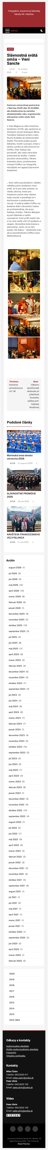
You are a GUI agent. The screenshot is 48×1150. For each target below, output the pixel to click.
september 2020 (17, 937)
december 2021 (16, 868)
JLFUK (12, 69)
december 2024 (17, 671)
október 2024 (15, 683)
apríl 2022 (14, 845)
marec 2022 (15, 851)
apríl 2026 (14, 590)
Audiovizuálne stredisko (17, 1046)
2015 (11, 1002)
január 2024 (15, 729)
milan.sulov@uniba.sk (23, 1078)
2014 (11, 1008)
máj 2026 (13, 585)
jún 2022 (13, 833)
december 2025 (17, 614)
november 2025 (16, 619)
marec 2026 (15, 596)
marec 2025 (15, 660)
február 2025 (15, 666)
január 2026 (15, 608)
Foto (10, 49)
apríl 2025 (14, 654)
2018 (11, 985)
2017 (11, 991)
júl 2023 (13, 758)
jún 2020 (13, 943)
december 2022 (17, 799)
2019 (11, 979)
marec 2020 (15, 955)
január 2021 (14, 926)
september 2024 (17, 689)
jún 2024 (13, 700)
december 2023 (17, 735)
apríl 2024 (14, 712)
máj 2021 (13, 909)
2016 (11, 997)
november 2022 (16, 804)
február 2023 (15, 787)
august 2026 (15, 567)
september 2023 (17, 752)
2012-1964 (14, 1020)
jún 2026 (13, 579)
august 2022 (15, 822)
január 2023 (15, 793)
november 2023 (16, 741)
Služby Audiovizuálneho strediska (22, 1049)
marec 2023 (15, 781)
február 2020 (15, 961)
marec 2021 (14, 920)
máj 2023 (13, 770)
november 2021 (16, 874)
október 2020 (15, 932)
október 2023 (15, 747)
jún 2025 (13, 643)
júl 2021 (13, 897)
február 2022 (15, 856)
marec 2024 (15, 718)
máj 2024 (13, 706)
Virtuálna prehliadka (15, 1056)
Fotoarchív (11, 1052)
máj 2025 (13, 648)
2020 (12, 973)
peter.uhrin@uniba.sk (23, 1087)
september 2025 (17, 631)
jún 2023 (13, 764)
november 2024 (16, 677)
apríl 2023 (14, 776)
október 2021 (15, 880)
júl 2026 (13, 573)
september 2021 (17, 885)
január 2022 (15, 862)
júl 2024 (13, 695)
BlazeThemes (24, 1143)
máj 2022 (13, 839)
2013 (11, 1014)
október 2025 (15, 625)
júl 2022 (13, 828)
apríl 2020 (14, 949)
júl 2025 (13, 637)
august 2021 (15, 891)
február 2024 (15, 723)
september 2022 (17, 816)
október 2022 (15, 810)
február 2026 (15, 602)
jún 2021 (13, 903)
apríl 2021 (14, 914)
